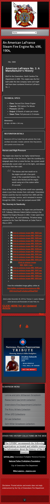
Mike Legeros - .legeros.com (24, 471)
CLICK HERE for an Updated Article (19, 307)
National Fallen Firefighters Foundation (24, 461)
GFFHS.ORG (9, 457)
